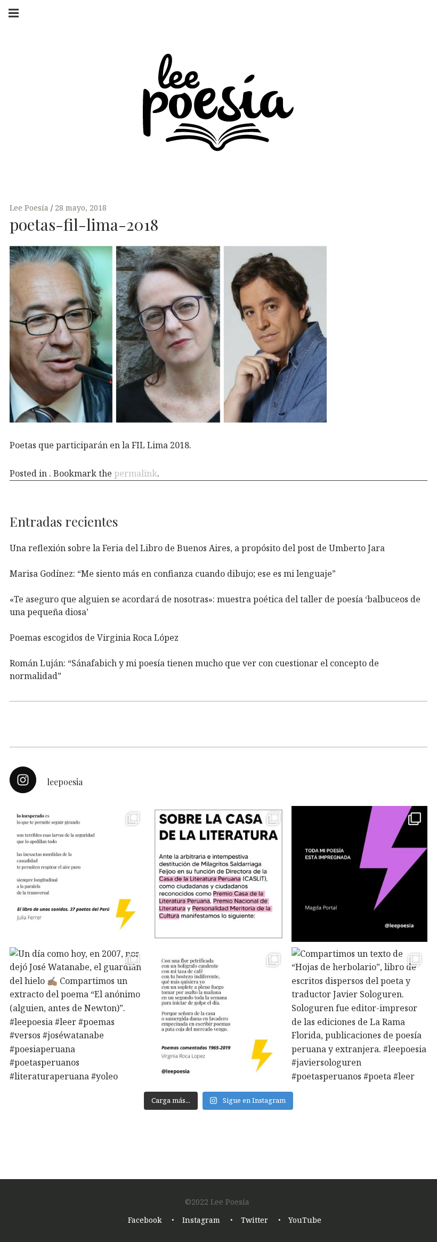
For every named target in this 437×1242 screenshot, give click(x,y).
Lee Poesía (30, 208)
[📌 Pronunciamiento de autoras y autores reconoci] (219, 874)
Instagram (201, 1220)
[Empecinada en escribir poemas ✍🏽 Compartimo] (219, 1015)
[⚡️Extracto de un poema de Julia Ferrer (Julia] (77, 874)
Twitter (254, 1220)
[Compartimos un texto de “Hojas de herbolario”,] (359, 1015)
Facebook (144, 1220)
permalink (135, 473)
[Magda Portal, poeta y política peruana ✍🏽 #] (359, 874)
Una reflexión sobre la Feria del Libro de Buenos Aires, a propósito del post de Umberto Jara (197, 548)
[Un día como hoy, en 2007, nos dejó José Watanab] (77, 1015)
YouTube (304, 1220)
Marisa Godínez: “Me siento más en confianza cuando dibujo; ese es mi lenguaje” (173, 573)
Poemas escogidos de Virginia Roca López (94, 637)
